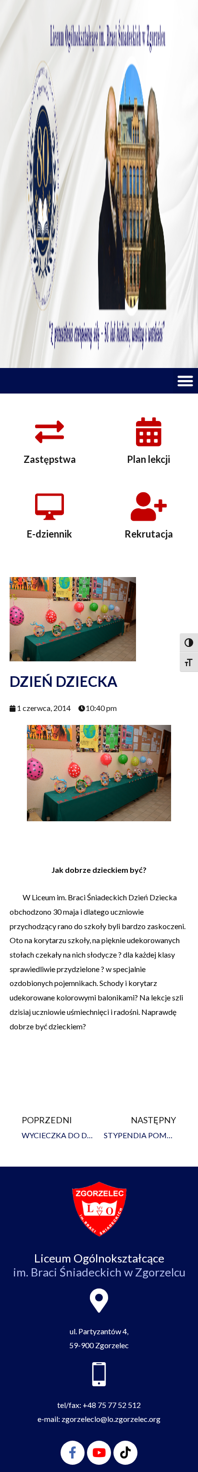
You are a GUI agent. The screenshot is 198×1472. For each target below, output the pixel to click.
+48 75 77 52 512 (112, 1404)
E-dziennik (49, 533)
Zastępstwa (50, 459)
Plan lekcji (148, 459)
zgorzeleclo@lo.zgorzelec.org (111, 1418)
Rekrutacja (148, 533)
